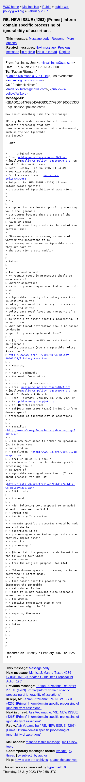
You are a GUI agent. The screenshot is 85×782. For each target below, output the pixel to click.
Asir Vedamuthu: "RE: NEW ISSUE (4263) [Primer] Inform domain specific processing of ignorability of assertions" (42, 717)
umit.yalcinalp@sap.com (56, 62)
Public (46, 6)
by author (40, 755)
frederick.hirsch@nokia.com (26, 89)
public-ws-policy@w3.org (36, 401)
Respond (58, 38)
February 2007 (37, 11)
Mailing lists (30, 6)
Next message (46, 47)
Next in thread (47, 52)
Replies (64, 52)
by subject (24, 755)
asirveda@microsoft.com (24, 80)
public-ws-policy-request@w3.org (42, 157)
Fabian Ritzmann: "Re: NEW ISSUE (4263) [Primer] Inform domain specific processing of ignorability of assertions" (41, 690)
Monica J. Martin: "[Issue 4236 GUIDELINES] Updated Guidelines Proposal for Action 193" (39, 677)
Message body (39, 38)
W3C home (11, 6)
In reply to (28, 52)
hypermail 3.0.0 (57, 767)
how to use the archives (31, 759)
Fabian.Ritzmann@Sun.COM (27, 76)
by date (61, 751)
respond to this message (43, 742)
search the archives (63, 759)
